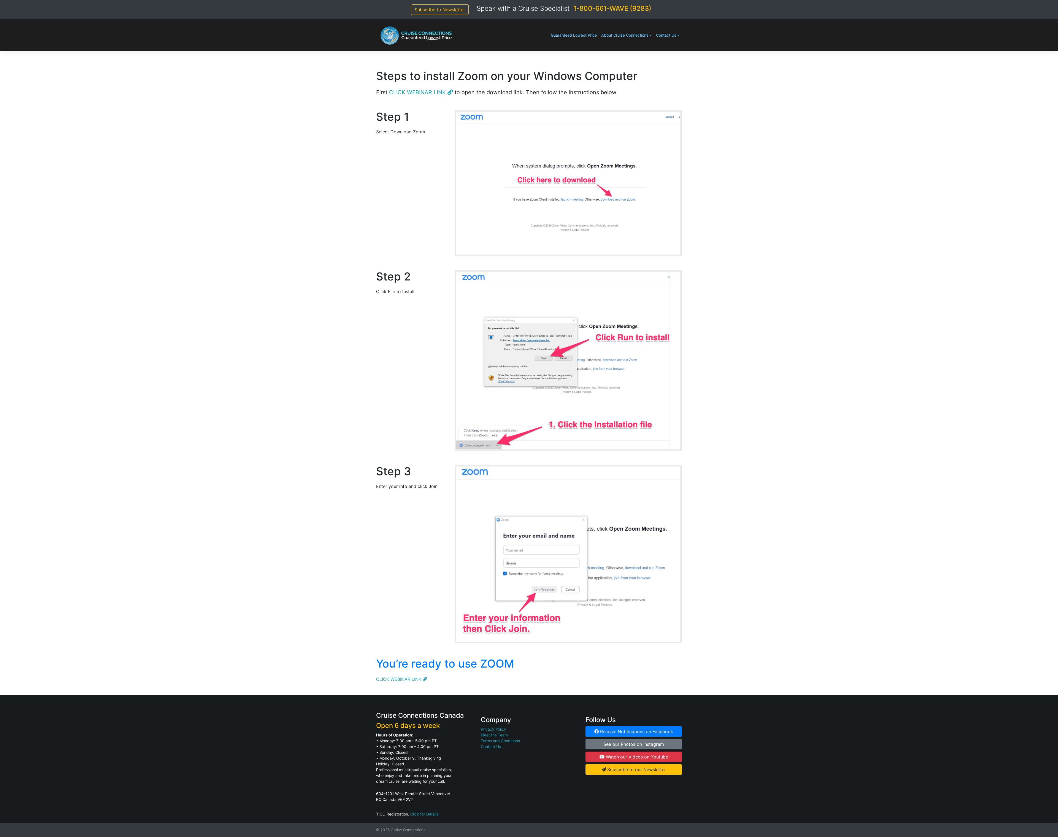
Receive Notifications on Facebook (636, 731)
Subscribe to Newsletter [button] (440, 9)
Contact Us (666, 35)
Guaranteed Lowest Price (574, 35)
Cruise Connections (408, 830)
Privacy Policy (493, 729)
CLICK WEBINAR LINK (418, 92)
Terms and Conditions (500, 740)
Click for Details (424, 814)
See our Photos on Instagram (633, 744)
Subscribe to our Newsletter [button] (636, 769)
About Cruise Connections (625, 35)
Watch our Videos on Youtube (636, 757)
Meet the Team (494, 735)
